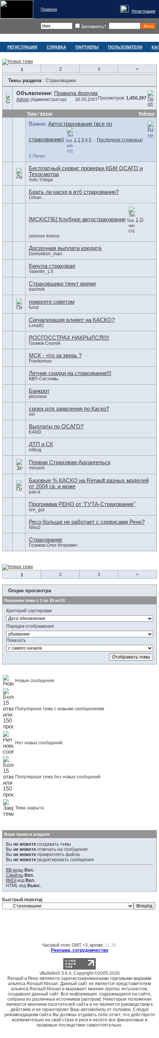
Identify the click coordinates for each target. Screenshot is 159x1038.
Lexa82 (36, 325)
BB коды (14, 870)
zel (32, 414)
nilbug (35, 449)
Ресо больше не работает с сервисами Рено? (87, 522)
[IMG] (11, 880)
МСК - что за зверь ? (55, 355)
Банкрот (39, 391)
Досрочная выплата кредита (65, 248)
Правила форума (76, 93)
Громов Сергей (44, 343)
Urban (35, 197)
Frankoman (40, 361)
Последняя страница (119, 139)
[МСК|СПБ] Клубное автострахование (77, 219)
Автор (46, 113)
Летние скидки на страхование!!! (70, 373)
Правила (49, 9)
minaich (37, 468)
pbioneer (38, 396)
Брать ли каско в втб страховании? (74, 192)
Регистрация (143, 11)
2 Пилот (37, 156)
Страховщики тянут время (62, 284)
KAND (35, 432)
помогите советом (51, 302)
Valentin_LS (41, 271)
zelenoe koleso (44, 236)
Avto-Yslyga (41, 179)
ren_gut (36, 509)
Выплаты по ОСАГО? (56, 426)
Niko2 (35, 527)
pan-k (34, 492)
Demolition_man (45, 253)
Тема (32, 113)
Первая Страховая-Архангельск (70, 462)
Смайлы (14, 875)
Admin (22, 99)
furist (33, 307)
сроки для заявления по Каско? (69, 409)
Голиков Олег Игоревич (53, 545)
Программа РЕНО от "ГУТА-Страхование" (82, 504)
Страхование (45, 540)
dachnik (37, 289)
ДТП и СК (41, 444)
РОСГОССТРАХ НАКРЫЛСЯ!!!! (69, 338)
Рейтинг (147, 113)
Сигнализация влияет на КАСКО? (72, 320)
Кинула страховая (52, 266)
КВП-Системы (43, 378)
